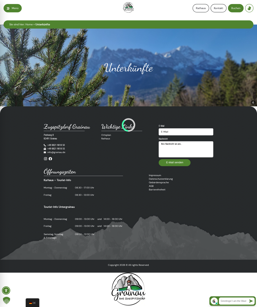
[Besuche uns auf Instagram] (45, 158)
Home (29, 24)
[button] (6, 300)
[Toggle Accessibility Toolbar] (6, 290)
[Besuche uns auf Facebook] (50, 158)
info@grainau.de (56, 152)
